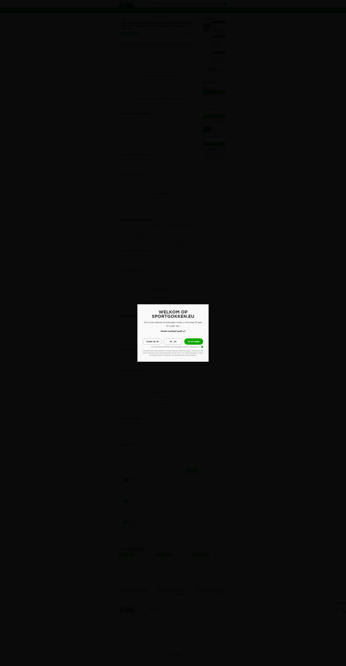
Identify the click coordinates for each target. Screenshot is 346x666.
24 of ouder (194, 341)
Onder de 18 (152, 341)
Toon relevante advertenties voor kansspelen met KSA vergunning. (174, 346)
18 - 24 (173, 341)
